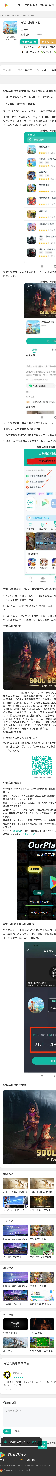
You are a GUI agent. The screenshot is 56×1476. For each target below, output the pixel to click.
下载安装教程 (25, 70)
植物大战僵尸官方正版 (41, 1351)
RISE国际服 (36, 1332)
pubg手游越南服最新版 (15, 1192)
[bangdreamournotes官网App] (15, 1230)
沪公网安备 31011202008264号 (17, 1470)
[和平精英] (15, 1342)
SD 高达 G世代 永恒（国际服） (19, 1210)
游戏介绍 (41, 70)
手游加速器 (16, 831)
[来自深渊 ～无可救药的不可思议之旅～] (42, 1249)
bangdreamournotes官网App (19, 1239)
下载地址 (8, 70)
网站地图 (31, 1460)
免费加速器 (9, 16)
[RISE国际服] (42, 1324)
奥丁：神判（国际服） (41, 1210)
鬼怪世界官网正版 (12, 1257)
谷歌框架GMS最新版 (40, 1304)
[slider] (18, 1377)
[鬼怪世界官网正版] (15, 1249)
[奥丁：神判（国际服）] (42, 1202)
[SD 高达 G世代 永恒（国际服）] (15, 1202)
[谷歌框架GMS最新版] (42, 1295)
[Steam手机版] (15, 1324)
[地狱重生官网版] (42, 1230)
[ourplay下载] (11, 5)
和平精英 (8, 1351)
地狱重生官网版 (38, 1239)
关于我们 (4, 1460)
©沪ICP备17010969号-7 (41, 1465)
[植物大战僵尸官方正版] (42, 1342)
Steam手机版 (10, 1332)
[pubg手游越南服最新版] (15, 1183)
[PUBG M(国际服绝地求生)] (42, 1183)
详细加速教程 (29, 834)
